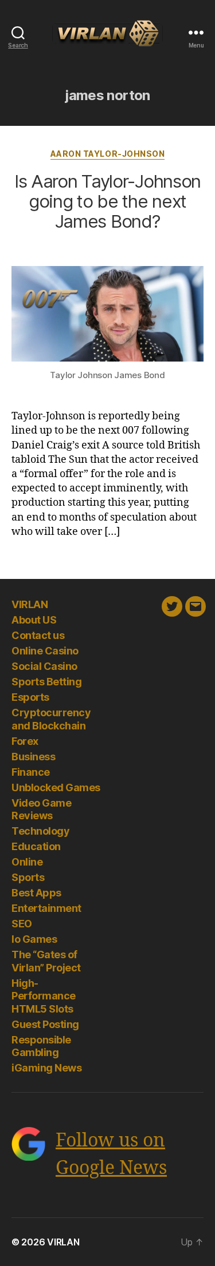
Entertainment (46, 908)
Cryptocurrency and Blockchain (51, 719)
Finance (30, 772)
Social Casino (44, 666)
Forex (24, 741)
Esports (30, 697)
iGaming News (46, 1068)
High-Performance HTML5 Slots (43, 996)
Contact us (37, 635)
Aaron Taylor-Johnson (107, 153)
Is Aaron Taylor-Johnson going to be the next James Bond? (107, 201)
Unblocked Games (55, 787)
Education (36, 846)
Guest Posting (45, 1024)
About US (33, 620)
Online (26, 862)
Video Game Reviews (41, 809)
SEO (21, 924)
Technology (40, 831)
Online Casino (45, 651)
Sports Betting (46, 682)
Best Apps (36, 893)
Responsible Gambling (41, 1046)
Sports (27, 877)
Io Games (34, 939)
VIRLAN (29, 604)
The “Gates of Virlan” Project (46, 961)
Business (33, 757)
